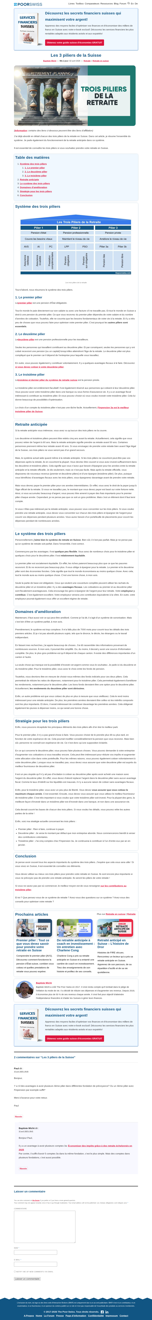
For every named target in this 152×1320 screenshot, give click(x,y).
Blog (116, 3)
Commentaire (20, 1209)
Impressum (112, 1315)
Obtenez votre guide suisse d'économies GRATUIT (74, 42)
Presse (60, 1315)
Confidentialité (96, 1315)
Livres (71, 3)
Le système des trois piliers (35, 183)
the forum (36, 1200)
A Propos (29, 1315)
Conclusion (26, 195)
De (136, 3)
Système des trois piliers (33, 164)
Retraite (87, 61)
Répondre (18, 1116)
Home (39, 1315)
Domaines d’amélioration (33, 187)
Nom (16, 1248)
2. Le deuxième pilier (36, 171)
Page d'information (76, 1315)
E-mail (17, 1260)
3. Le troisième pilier (36, 175)
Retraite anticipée (29, 179)
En (132, 3)
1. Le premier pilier (35, 168)
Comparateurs (92, 3)
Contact (124, 1315)
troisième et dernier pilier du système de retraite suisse (47, 380)
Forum (123, 3)
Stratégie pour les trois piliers (36, 191)
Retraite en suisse (101, 61)
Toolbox (80, 3)
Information (21, 130)
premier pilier (25, 303)
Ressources (106, 3)
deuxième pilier (26, 339)
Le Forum (49, 1315)
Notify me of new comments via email (34, 1272)
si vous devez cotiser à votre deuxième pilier (39, 367)
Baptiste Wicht (49, 61)
